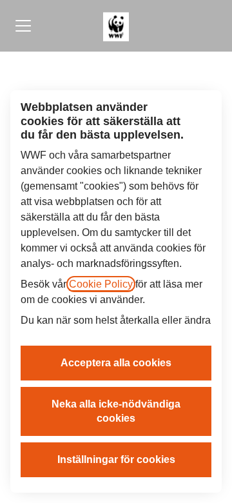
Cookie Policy (101, 284)
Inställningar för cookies (116, 459)
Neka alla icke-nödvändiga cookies (116, 411)
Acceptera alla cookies (116, 362)
